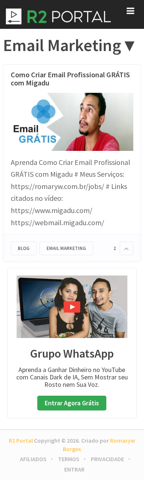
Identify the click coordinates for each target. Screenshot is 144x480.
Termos (68, 459)
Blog (24, 248)
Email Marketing (66, 248)
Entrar (74, 469)
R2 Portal (21, 440)
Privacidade (107, 459)
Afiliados (33, 459)
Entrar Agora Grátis (72, 403)
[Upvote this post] (126, 248)
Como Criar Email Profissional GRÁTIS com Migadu (70, 79)
